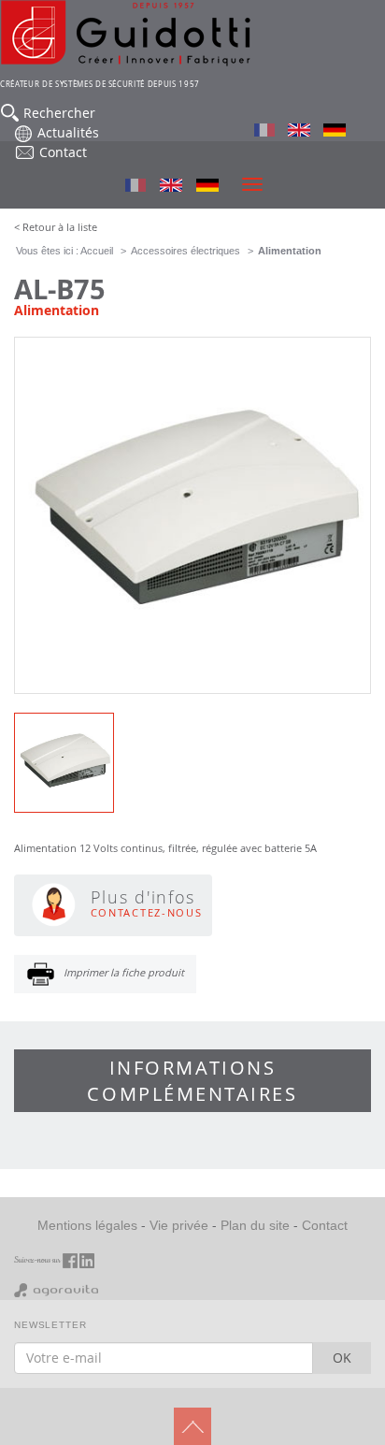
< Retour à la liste (55, 227)
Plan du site (255, 1225)
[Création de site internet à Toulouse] (56, 1288)
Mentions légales (87, 1225)
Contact (325, 1225)
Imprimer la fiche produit (124, 972)
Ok (342, 1357)
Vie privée (179, 1225)
